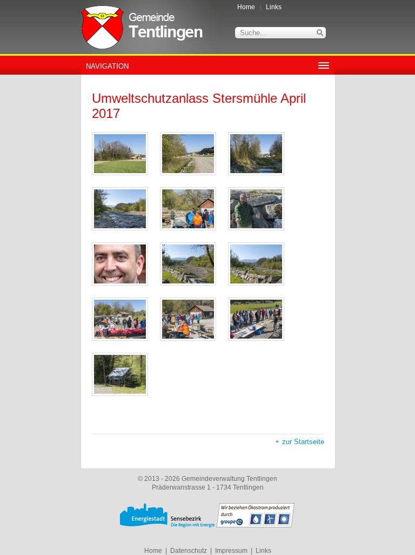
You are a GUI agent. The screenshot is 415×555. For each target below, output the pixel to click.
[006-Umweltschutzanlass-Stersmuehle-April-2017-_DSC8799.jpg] (256, 208)
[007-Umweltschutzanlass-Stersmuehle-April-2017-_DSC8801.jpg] (120, 264)
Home (246, 7)
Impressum (231, 550)
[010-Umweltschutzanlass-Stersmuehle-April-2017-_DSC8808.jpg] (120, 319)
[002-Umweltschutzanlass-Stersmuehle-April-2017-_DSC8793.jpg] (188, 153)
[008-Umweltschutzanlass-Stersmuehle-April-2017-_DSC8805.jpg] (188, 264)
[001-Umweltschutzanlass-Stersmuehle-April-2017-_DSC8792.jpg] (120, 153)
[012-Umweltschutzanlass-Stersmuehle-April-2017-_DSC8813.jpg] (256, 319)
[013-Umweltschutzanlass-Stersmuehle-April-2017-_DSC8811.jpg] (120, 374)
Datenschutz (188, 550)
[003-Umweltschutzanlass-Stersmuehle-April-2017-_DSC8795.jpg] (256, 153)
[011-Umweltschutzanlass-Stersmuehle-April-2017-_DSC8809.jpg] (188, 319)
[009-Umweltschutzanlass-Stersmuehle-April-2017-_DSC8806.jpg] (256, 264)
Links (274, 7)
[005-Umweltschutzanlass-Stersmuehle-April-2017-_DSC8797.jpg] (188, 208)
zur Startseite (303, 442)
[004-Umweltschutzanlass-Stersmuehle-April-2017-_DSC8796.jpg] (120, 208)
